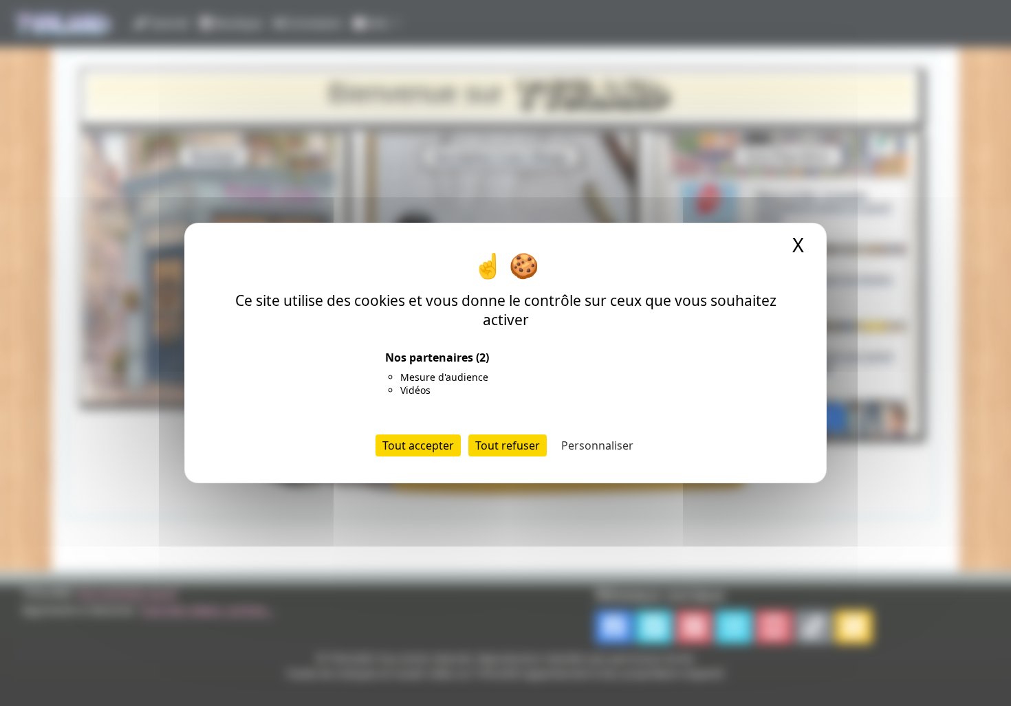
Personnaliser (597, 445)
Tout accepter (418, 445)
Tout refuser (507, 445)
